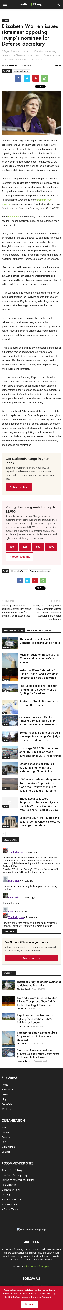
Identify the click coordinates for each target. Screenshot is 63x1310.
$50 (38, 546)
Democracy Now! (11, 1189)
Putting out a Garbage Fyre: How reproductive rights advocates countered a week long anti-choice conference (47, 612)
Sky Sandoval (23, 989)
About (5, 1127)
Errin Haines (23, 1026)
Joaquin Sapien (24, 1061)
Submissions (8, 1146)
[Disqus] (31, 887)
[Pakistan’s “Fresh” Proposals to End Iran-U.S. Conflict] (10, 707)
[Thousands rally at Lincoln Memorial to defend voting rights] (10, 643)
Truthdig (6, 1194)
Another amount (20, 556)
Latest (5, 1094)
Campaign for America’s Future (18, 1179)
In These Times (10, 1209)
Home (5, 1084)
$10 (12, 546)
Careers (6, 1137)
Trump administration (40, 571)
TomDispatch (9, 1184)
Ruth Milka (22, 1043)
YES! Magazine (9, 1204)
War (4, 713)
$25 (25, 546)
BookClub (7, 1104)
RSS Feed (6, 1109)
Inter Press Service (11, 1199)
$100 (51, 546)
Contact (6, 1151)
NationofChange (21, 71)
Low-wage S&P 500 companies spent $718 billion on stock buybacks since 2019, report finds (40, 752)
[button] (58, 4)
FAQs (4, 1142)
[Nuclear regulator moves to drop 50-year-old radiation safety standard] (10, 663)
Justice (5, 725)
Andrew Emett (11, 65)
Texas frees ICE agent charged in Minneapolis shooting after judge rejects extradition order (40, 736)
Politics (5, 20)
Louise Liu (21, 1008)
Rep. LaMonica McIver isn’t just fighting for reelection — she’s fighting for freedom (38, 689)
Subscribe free (19, 487)
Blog (4, 1099)
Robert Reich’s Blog (12, 1170)
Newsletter (7, 1089)
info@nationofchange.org (37, 1266)
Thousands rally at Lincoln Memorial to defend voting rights (39, 983)
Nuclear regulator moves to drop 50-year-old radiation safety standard (39, 658)
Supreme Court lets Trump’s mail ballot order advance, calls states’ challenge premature (40, 821)
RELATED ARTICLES (13, 630)
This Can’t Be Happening (14, 1175)
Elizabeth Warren (19, 571)
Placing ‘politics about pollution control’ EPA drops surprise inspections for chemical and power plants (16, 610)
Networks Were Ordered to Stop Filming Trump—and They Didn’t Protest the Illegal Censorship (39, 674)
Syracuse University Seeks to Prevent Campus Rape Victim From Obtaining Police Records (38, 720)
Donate (6, 1132)
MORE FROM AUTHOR (39, 630)
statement (13, 216)
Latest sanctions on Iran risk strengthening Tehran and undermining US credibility (36, 767)
